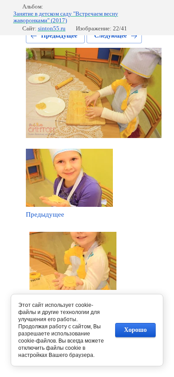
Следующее (110, 35)
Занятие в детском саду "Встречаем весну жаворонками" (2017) (65, 17)
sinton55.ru (52, 28)
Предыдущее (59, 35)
